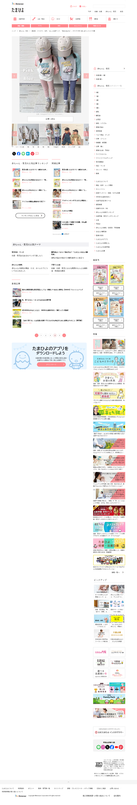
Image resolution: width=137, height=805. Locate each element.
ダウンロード (51, 364)
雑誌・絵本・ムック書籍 (104, 185)
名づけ (58, 19)
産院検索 (99, 204)
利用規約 (21, 788)
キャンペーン (78, 26)
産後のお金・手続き (102, 150)
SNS (59, 26)
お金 (97, 220)
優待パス (115, 19)
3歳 (43, 147)
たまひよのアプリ (102, 239)
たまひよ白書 (100, 251)
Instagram (56, 147)
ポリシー (31, 788)
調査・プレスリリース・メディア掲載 (80, 788)
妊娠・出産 (98, 11)
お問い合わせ (114, 788)
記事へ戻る (50, 119)
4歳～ (48, 147)
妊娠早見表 (22, 19)
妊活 (121, 11)
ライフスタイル (101, 154)
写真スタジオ (97, 26)
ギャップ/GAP (71, 147)
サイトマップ (58, 788)
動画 (97, 173)
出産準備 (77, 19)
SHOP (75, 6)
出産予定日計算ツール (103, 201)
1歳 (33, 147)
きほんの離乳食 (101, 231)
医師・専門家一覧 (44, 788)
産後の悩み (99, 127)
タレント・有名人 (102, 170)
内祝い (84, 6)
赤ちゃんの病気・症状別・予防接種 (108, 228)
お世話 (98, 119)
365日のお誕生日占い (103, 197)
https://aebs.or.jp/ (108, 769)
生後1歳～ (99, 79)
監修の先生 (99, 235)
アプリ (40, 26)
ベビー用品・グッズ (102, 135)
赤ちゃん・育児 (111, 11)
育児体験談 (99, 162)
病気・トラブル (101, 123)
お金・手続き (41, 19)
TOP (89, 11)
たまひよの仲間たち (102, 243)
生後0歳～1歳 (100, 75)
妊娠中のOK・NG (102, 208)
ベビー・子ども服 (19, 147)
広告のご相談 (101, 788)
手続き (98, 224)
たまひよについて (102, 181)
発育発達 (99, 131)
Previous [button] (14, 75)
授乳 (97, 112)
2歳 (38, 147)
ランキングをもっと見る (30, 215)
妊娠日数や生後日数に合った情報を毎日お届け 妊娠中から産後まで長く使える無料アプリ (51, 359)
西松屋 (63, 147)
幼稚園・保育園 (101, 142)
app (79, 147)
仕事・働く (99, 146)
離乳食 (96, 19)
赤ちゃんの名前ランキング (105, 212)
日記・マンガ (100, 166)
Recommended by (57, 234)
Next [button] (86, 75)
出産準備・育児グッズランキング (107, 216)
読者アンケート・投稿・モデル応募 (108, 193)
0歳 (28, 147)
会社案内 (117, 795)
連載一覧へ (116, 572)
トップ (14, 31)
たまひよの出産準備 (102, 247)
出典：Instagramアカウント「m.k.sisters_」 (50, 114)
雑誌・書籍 (21, 26)
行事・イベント (101, 139)
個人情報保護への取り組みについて (96, 795)
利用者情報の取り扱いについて (12, 792)
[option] (50, 75)
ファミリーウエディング (104, 158)
